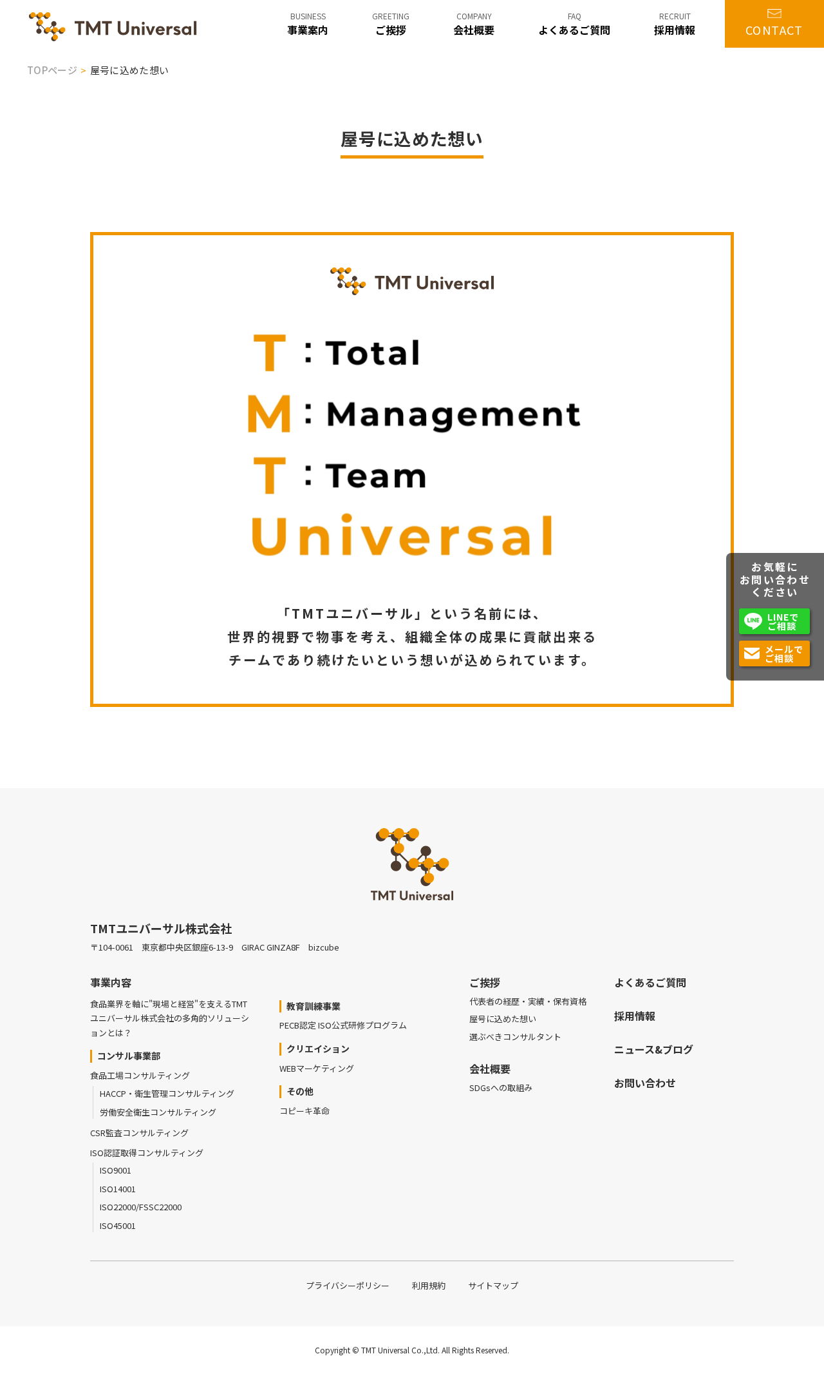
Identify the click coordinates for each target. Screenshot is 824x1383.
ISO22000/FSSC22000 (141, 1207)
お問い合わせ (645, 1082)
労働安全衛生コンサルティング (158, 1112)
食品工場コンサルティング (140, 1075)
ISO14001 (118, 1189)
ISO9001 (115, 1170)
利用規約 (428, 1285)
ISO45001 (118, 1225)
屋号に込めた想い (502, 1018)
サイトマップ (493, 1285)
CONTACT (774, 29)
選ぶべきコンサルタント (515, 1036)
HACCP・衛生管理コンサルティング (167, 1093)
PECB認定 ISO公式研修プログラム (343, 1025)
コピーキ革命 (304, 1111)
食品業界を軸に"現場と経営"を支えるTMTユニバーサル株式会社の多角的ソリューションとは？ (169, 1018)
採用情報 (634, 1015)
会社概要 (489, 1068)
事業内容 (110, 982)
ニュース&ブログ (653, 1049)
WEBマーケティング (316, 1068)
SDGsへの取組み (500, 1087)
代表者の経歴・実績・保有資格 (527, 1001)
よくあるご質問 (650, 982)
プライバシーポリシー (347, 1285)
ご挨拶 (484, 982)
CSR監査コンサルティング (139, 1133)
